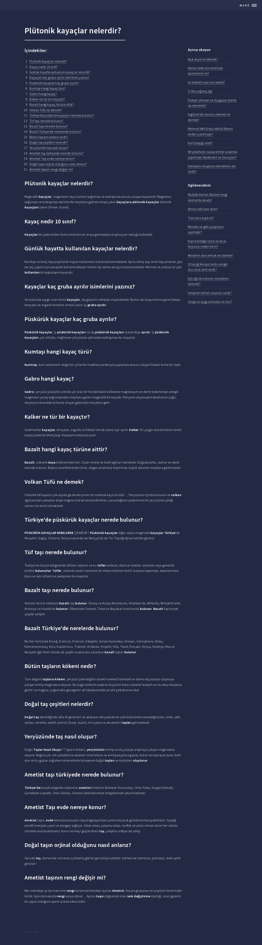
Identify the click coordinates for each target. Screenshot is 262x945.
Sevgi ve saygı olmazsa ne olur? (210, 302)
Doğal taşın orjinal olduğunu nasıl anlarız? (58, 164)
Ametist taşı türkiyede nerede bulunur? (56, 153)
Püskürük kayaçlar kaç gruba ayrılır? (54, 83)
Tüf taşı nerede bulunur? (46, 121)
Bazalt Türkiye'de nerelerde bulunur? (55, 131)
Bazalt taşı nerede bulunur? (48, 126)
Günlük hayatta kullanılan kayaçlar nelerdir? (60, 72)
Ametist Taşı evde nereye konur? (52, 158)
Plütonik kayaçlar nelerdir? (48, 61)
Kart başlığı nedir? (200, 143)
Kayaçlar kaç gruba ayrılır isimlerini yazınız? (59, 77)
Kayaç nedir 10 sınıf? (43, 67)
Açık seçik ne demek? (203, 59)
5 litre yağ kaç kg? (200, 91)
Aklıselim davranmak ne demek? (210, 255)
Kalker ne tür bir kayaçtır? (47, 99)
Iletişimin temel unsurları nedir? (210, 293)
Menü (245, 5)
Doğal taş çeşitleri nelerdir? (48, 142)
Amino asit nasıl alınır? (203, 209)
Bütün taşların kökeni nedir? (48, 137)
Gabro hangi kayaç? (43, 94)
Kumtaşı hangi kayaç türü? (47, 88)
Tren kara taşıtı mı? (201, 218)
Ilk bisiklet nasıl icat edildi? (206, 82)
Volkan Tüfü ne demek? (45, 110)
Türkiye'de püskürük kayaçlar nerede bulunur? (61, 115)
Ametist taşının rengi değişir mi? (51, 169)
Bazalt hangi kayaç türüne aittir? (51, 104)
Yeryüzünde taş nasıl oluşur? (49, 148)
